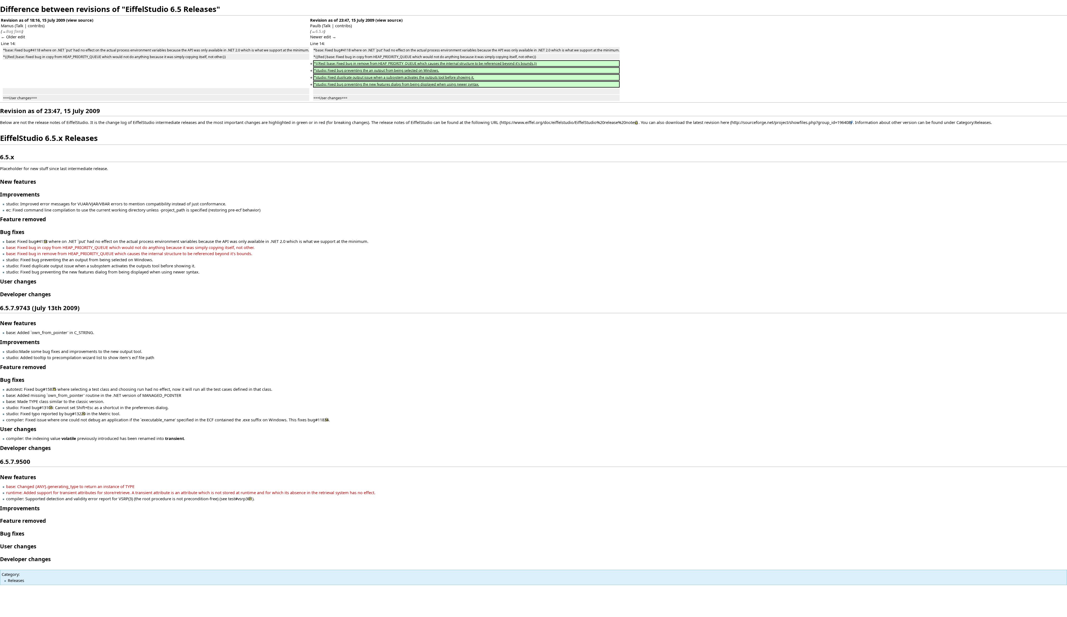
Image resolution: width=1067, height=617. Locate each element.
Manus (7, 25)
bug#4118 (38, 241)
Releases (16, 580)
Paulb (315, 25)
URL (494, 122)
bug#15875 (45, 389)
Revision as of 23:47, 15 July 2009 (342, 20)
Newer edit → (323, 36)
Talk (19, 25)
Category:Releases (973, 122)
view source (80, 20)
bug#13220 (75, 413)
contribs (35, 25)
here (725, 122)
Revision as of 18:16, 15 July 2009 (33, 20)
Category (10, 574)
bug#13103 (42, 407)
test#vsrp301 (240, 498)
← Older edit (13, 36)
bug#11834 (318, 419)
